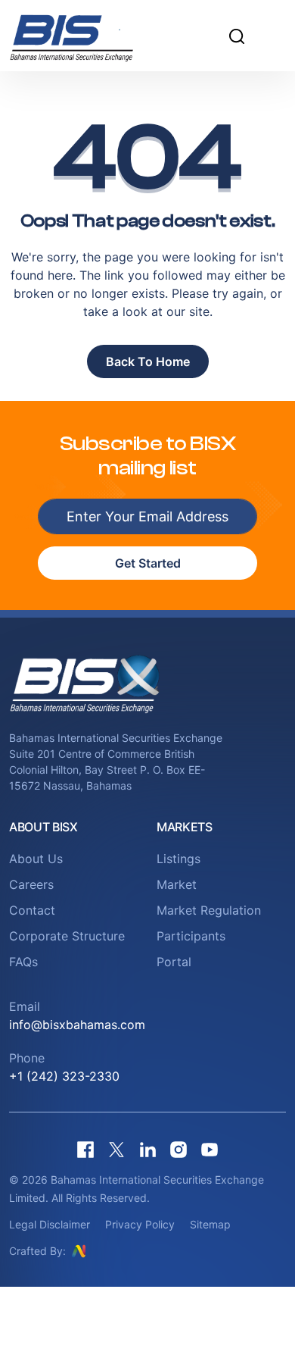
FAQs (23, 961)
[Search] (236, 35)
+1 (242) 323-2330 (64, 1076)
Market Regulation (209, 910)
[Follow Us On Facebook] (85, 1149)
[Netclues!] (78, 1250)
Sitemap (210, 1224)
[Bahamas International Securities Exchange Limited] (90, 35)
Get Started (148, 563)
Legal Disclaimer (49, 1224)
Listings (178, 858)
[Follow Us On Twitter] (116, 1149)
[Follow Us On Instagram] (178, 1149)
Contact (32, 910)
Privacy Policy (140, 1224)
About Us (36, 858)
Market (177, 884)
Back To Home (148, 361)
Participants (191, 935)
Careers (31, 884)
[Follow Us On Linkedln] (147, 1149)
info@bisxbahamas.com (77, 1024)
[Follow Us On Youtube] (209, 1149)
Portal (174, 961)
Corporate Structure (67, 935)
